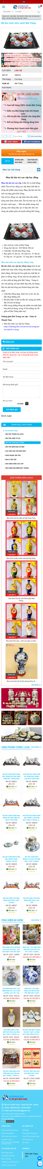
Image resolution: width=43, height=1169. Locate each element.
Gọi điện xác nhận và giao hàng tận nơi (21, 152)
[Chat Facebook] (39, 1158)
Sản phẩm (13, 16)
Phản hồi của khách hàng (30, 1136)
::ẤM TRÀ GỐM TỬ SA (12, 438)
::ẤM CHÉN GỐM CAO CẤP (13, 464)
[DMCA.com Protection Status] (8, 1121)
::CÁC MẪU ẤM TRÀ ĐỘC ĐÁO (15, 451)
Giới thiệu (25, 1130)
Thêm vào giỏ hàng (35, 136)
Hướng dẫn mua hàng (29, 1133)
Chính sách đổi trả (8, 1133)
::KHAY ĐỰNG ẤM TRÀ (12, 455)
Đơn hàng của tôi (7, 1152)
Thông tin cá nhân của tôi (10, 1162)
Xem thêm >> (36, 684)
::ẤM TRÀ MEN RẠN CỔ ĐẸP (14, 447)
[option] (21, 40)
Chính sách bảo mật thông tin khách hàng (10, 1143)
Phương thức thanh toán (10, 1130)
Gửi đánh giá (12, 409)
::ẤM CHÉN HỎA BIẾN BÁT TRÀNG (16, 468)
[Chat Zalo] (39, 1164)
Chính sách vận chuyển (9, 1136)
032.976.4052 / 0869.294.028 (12, 1)
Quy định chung (7, 1139)
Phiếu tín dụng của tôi (9, 1165)
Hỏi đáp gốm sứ (27, 1139)
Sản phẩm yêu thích (8, 1155)
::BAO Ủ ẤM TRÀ (10, 459)
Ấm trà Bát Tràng (22, 16)
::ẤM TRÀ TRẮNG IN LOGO (14, 434)
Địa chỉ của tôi (6, 1159)
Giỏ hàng (41, 6)
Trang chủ (5, 16)
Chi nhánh (25, 1142)
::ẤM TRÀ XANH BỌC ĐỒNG (14, 442)
